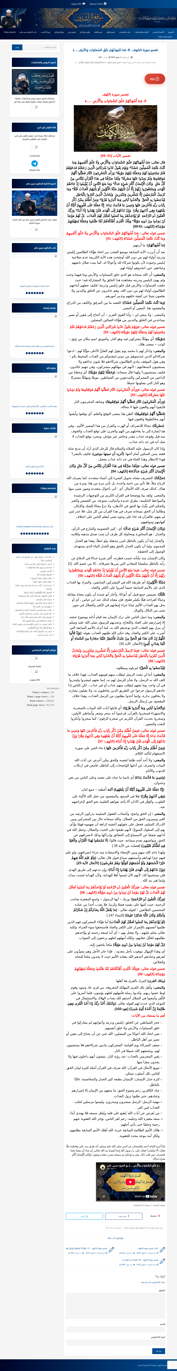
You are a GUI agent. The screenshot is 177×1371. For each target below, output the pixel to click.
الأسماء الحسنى (158, 32)
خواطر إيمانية (59, 32)
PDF (153, 79)
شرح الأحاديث (45, 32)
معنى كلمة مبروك (34, 466)
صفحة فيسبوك (34, 666)
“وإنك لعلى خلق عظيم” (42, 581)
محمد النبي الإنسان (44, 599)
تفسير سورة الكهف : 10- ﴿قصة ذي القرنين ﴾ (140, 1259)
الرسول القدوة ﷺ (44, 574)
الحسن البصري (46, 571)
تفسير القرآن (110, 32)
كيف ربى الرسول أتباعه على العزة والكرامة (34, 631)
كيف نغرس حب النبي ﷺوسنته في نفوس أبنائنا (32, 624)
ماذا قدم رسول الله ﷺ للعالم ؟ (39, 567)
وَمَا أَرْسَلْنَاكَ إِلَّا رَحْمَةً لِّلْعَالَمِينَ (40, 627)
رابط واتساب (34, 155)
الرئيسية (171, 32)
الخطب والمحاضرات (142, 32)
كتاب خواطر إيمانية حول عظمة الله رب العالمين (35, 286)
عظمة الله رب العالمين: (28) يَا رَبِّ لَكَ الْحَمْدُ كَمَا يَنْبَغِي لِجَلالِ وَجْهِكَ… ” (34, 406)
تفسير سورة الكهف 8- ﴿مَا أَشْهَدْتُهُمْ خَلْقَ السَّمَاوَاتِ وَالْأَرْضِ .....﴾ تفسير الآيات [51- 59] (134, 1228)
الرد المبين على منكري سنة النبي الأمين (35, 613)
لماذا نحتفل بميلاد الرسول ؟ (41, 578)
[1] (70, 563)
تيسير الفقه (98, 32)
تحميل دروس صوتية (165, 36)
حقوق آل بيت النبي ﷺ (42, 606)
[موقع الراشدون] (88, 17)
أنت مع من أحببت (44, 635)
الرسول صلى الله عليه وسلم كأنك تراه (36, 617)
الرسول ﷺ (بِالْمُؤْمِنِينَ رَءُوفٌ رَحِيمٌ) (38, 592)
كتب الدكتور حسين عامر (28, 32)
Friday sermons (10, 32)
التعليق (162, 1290)
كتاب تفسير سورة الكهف (148, 1248)
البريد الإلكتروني (158, 1337)
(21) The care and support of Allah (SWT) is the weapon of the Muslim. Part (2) (34, 526)
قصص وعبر (72, 32)
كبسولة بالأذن (34, 346)
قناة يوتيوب (34, 679)
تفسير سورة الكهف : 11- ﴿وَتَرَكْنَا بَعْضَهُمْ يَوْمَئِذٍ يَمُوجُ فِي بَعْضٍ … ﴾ (86, 1248)
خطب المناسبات (125, 32)
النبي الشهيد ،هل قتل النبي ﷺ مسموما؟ (35, 596)
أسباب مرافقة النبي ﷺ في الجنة (38, 564)
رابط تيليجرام (34, 169)
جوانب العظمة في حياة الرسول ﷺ (37, 620)
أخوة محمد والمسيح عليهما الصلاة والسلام (34, 603)
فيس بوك (122, 1216)
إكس (83, 1216)
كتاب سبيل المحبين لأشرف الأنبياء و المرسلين (33, 610)
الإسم (162, 1324)
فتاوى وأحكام (85, 32)
